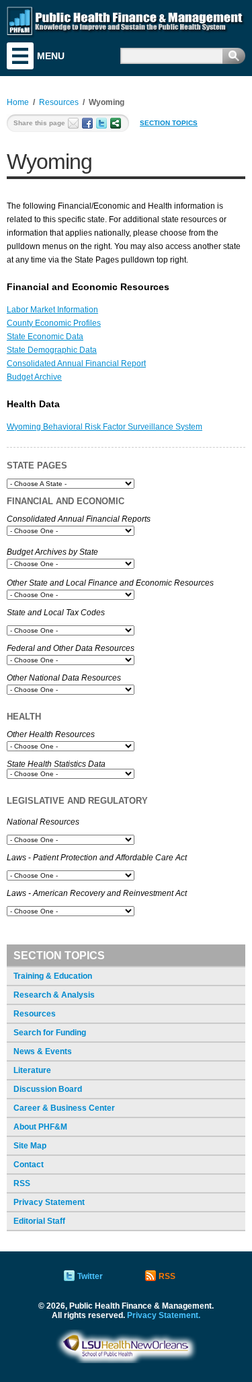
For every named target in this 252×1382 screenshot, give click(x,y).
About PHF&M (40, 1127)
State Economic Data (45, 336)
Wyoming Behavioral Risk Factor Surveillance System (104, 426)
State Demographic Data (52, 350)
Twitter (90, 1276)
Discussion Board (47, 1089)
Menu (20, 55)
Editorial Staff (39, 1221)
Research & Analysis (54, 995)
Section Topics (169, 123)
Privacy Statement (49, 1202)
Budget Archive (34, 377)
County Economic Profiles (54, 323)
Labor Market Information (52, 309)
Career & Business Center (64, 1108)
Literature (32, 1070)
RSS (21, 1183)
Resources (34, 1013)
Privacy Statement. (163, 1315)
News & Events (42, 1051)
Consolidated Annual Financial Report (76, 363)
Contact (28, 1164)
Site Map (29, 1145)
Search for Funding (49, 1032)
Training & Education (52, 976)
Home (18, 102)
